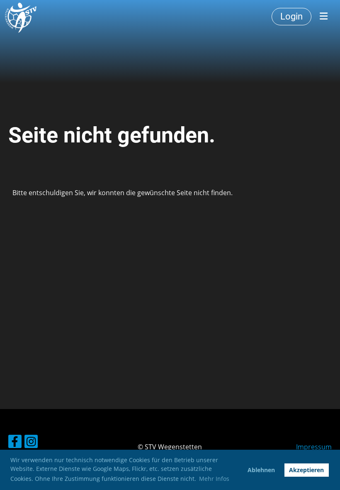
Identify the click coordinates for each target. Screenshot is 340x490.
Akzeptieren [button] (306, 470)
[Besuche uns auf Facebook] (15, 443)
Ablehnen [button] (261, 470)
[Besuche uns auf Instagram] (31, 443)
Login (291, 16)
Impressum (314, 446)
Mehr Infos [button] (214, 479)
